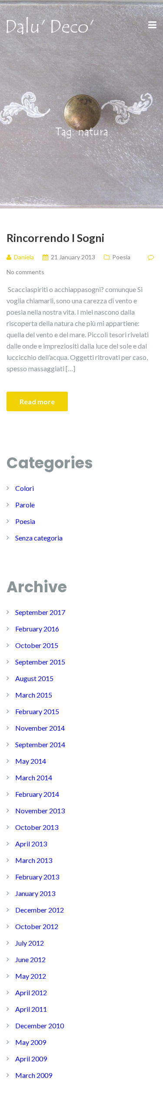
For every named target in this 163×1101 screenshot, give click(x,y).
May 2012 (30, 976)
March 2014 (33, 777)
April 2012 (31, 992)
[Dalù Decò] (50, 24)
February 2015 (37, 711)
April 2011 (31, 1009)
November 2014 (40, 728)
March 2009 (33, 1075)
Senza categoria (39, 538)
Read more (37, 401)
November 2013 (40, 810)
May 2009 (30, 1042)
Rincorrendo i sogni (55, 237)
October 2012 (36, 926)
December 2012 (39, 910)
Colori (24, 488)
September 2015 (40, 662)
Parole (25, 504)
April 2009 (31, 1058)
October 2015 (36, 645)
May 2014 (30, 761)
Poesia (121, 257)
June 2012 (30, 959)
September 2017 (40, 612)
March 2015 (33, 695)
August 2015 (34, 678)
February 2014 (37, 794)
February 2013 (37, 877)
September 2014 (40, 744)
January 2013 (35, 893)
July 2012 (29, 943)
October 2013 (36, 827)
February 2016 (37, 628)
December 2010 (39, 1025)
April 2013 (31, 843)
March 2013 (33, 860)
